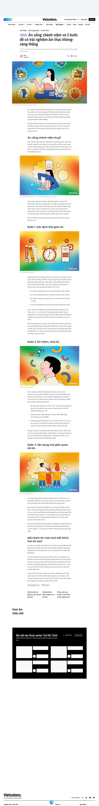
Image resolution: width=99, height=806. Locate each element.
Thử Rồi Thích (45, 30)
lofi (38, 529)
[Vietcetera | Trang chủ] (50, 19)
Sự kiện (69, 24)
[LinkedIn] (86, 797)
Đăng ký (92, 19)
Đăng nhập (84, 19)
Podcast (80, 24)
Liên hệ (87, 24)
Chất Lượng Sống (33, 30)
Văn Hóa (20, 24)
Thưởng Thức (38, 24)
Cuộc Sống (49, 24)
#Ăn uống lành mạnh (33, 585)
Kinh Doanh (11, 24)
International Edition (70, 19)
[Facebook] (82, 797)
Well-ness (23, 35)
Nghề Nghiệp (59, 24)
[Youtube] (93, 797)
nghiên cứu (35, 312)
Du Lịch (29, 24)
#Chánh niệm (45, 585)
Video (74, 24)
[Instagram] (90, 797)
